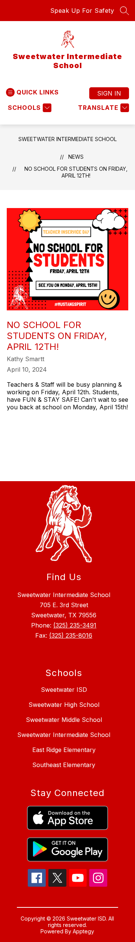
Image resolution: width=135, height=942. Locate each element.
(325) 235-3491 (74, 625)
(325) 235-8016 (70, 635)
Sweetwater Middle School (64, 719)
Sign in (109, 93)
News (76, 156)
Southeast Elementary (63, 765)
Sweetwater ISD (64, 689)
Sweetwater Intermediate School (67, 139)
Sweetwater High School (63, 704)
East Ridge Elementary (64, 750)
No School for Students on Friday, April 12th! (76, 172)
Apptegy (83, 931)
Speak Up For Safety (82, 10)
